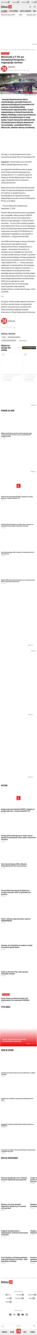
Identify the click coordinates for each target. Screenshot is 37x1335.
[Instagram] (26, 1314)
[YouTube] (22, 1314)
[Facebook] (10, 1314)
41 (19, 1326)
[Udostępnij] (34, 1326)
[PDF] (14, 327)
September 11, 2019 (8, 208)
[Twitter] (14, 1314)
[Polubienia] (3, 1326)
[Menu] (35, 6)
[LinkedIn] (18, 1314)
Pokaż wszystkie (22, 340)
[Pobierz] (28, 70)
